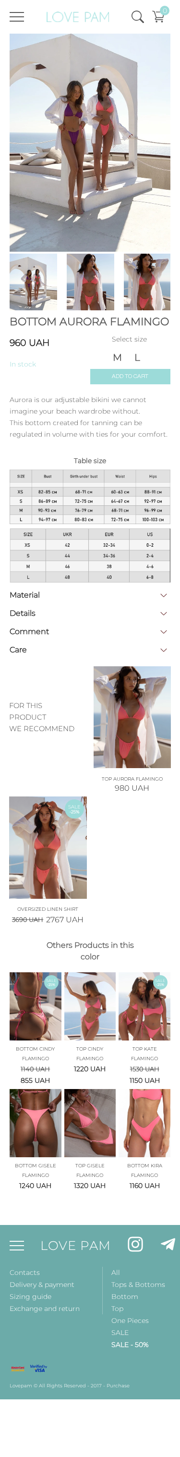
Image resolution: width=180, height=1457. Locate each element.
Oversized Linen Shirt (47, 909)
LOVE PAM (75, 1245)
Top (117, 1308)
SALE (120, 1332)
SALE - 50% (129, 1344)
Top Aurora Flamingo (132, 779)
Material (25, 595)
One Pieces (130, 1320)
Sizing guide (30, 1296)
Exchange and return (45, 1308)
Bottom (124, 1296)
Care (18, 649)
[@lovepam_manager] (168, 1246)
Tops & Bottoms (138, 1284)
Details (23, 613)
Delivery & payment (42, 1284)
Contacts (25, 1272)
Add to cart (130, 376)
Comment (29, 631)
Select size (129, 339)
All (115, 1272)
